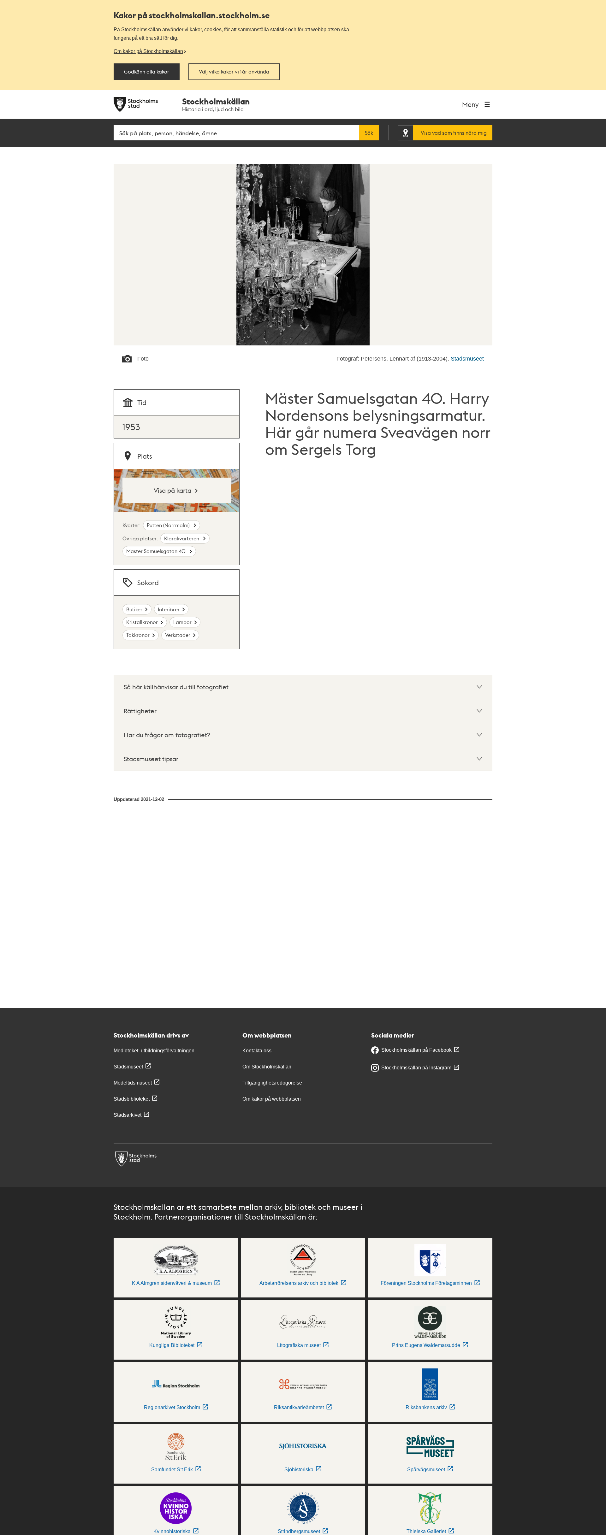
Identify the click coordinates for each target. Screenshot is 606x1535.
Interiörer (169, 609)
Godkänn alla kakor (146, 71)
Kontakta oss (256, 1050)
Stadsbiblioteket (132, 1099)
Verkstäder (177, 635)
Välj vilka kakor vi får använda (234, 71)
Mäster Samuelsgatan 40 (156, 551)
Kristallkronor (142, 622)
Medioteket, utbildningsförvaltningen (154, 1050)
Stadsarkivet (127, 1115)
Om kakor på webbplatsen (271, 1099)
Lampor (182, 622)
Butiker (134, 609)
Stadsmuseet (467, 359)
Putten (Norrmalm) (169, 525)
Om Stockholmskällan (266, 1066)
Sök (369, 133)
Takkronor (138, 635)
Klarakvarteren (182, 538)
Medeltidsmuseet (133, 1082)
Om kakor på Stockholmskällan (148, 51)
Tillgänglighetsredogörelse (272, 1082)
